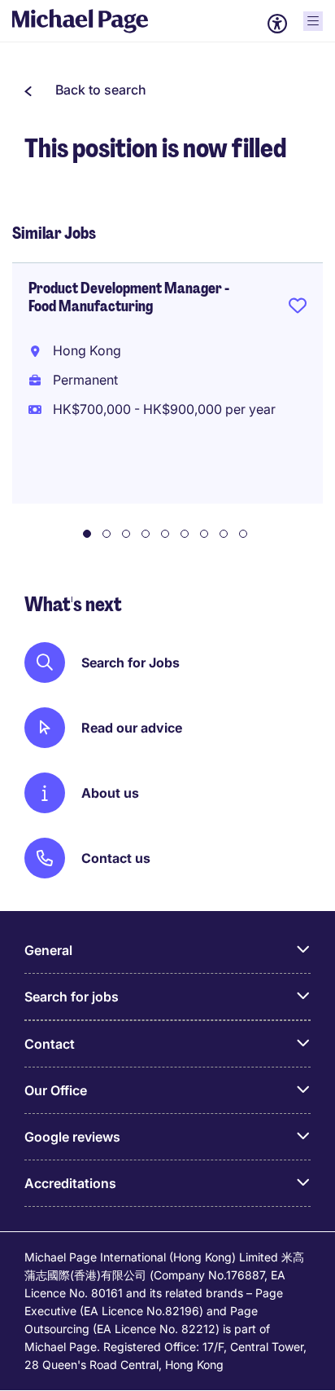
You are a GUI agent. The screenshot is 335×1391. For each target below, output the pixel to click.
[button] (85, 89)
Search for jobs (71, 996)
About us (110, 793)
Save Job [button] (298, 309)
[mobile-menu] (313, 21)
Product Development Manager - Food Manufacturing (128, 297)
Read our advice (131, 728)
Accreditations (70, 1183)
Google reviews (72, 1136)
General (48, 950)
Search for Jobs (130, 662)
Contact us (115, 858)
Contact (49, 1043)
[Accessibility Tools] (277, 23)
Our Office (55, 1090)
